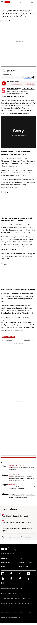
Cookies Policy (17, 588)
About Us (4, 558)
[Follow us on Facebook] (14, 573)
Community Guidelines (9, 593)
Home (4, 7)
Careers (29, 613)
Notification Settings (8, 603)
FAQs (21, 558)
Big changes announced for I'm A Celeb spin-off (18, 537)
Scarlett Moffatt (12, 88)
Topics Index (23, 566)
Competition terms (24, 603)
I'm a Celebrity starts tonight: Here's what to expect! (17, 529)
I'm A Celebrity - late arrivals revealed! (15, 516)
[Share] (33, 77)
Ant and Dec (16, 113)
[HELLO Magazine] (7, 2)
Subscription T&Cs (25, 562)
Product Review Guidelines (10, 617)
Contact (4, 566)
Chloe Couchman (11, 70)
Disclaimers (5, 588)
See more (4, 462)
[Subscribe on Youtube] (5, 578)
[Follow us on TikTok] (31, 573)
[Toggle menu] (2, 2)
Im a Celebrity (8, 340)
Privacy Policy (26, 598)
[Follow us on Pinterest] (22, 578)
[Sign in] (32, 2)
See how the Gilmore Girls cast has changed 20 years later (21, 468)
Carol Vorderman (28, 88)
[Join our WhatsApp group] (5, 583)
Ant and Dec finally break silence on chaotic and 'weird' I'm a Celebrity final (22, 487)
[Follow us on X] (22, 573)
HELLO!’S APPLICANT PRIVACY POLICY (13, 613)
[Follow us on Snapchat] (14, 578)
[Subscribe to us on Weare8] (31, 578)
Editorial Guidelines (8, 608)
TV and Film (13, 7)
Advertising (5, 562)
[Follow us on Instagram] (5, 573)
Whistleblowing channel (10, 598)
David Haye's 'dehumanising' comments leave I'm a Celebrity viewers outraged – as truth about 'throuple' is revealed (22, 478)
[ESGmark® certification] (13, 549)
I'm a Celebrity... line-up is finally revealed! (16, 522)
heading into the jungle (10, 313)
